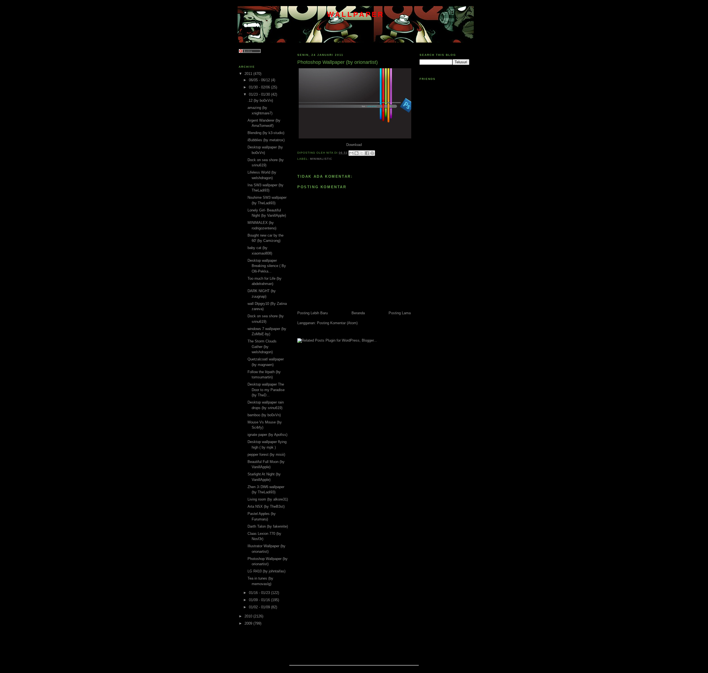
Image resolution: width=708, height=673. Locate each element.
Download (354, 145)
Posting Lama (400, 313)
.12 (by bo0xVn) (260, 100)
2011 (248, 74)
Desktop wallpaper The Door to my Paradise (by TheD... (266, 389)
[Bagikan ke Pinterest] (372, 153)
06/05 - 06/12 (260, 80)
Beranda (358, 313)
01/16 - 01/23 (260, 593)
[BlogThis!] (356, 153)
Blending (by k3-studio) (266, 133)
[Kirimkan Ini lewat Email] (351, 153)
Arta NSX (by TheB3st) (266, 506)
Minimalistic (321, 158)
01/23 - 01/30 (260, 94)
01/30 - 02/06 (260, 87)
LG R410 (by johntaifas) (266, 571)
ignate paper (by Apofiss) (267, 435)
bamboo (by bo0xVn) (264, 415)
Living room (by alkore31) (268, 499)
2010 (248, 616)
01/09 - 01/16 (260, 600)
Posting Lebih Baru (312, 313)
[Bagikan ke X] (362, 153)
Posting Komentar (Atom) (337, 323)
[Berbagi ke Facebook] (367, 153)
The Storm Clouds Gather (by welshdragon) (262, 346)
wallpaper (356, 14)
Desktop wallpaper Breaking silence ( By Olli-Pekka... (267, 265)
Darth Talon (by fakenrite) (268, 526)
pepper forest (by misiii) (266, 454)
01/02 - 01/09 (260, 607)
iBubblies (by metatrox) (266, 140)
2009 (248, 623)
